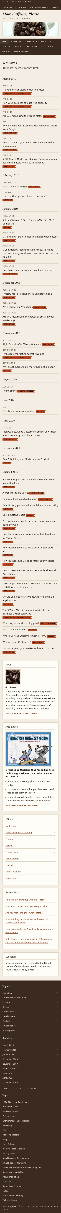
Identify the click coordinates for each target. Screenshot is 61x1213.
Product (6, 52)
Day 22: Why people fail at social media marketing (30, 505)
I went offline (10, 391)
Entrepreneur (9, 1116)
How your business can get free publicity (25, 103)
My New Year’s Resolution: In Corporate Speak (28, 294)
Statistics (7, 1182)
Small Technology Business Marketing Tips (22, 1168)
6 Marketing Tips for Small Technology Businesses (30, 236)
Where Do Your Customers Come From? (24, 636)
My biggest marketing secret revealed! (24, 354)
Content (6, 47)
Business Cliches (10, 1107)
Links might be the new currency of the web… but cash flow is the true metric (30, 585)
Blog (4, 42)
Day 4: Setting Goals (14, 515)
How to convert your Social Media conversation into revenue (29, 144)
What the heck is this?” (15, 629)
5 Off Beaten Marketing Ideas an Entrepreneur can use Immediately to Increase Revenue (30, 161)
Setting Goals (9, 1153)
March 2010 (9, 78)
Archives (7, 8)
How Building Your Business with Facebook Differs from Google (30, 127)
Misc (5, 1130)
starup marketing (11, 1177)
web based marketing (13, 1195)
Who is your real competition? (19, 411)
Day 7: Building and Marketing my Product (26, 459)
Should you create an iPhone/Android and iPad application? (28, 599)
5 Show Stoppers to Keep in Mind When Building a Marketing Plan (30, 481)
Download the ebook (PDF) (21, 806)
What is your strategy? (15, 186)
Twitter (6, 1191)
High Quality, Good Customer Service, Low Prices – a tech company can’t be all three (30, 433)
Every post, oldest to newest (19, 1088)
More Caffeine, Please (21, 14)
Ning (5, 1139)
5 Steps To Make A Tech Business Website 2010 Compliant (28, 222)
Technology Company (13, 1186)
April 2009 (9, 420)
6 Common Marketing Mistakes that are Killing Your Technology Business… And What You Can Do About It (30, 253)
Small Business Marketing (38, 42)
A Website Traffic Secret (16, 493)
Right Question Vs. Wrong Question (22, 344)
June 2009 (8, 400)
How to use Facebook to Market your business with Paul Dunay (30, 572)
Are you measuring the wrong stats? (22, 116)
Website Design (10, 1200)
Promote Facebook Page (14, 1149)
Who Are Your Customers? (17, 642)
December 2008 (11, 448)
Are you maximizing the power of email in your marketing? (28, 318)
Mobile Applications (11, 1135)
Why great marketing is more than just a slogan (29, 367)
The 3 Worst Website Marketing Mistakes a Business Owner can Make (26, 612)
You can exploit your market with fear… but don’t (29, 648)
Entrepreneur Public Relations (16, 1121)
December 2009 (11, 282)
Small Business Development (16, 1158)
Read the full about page (21, 714)
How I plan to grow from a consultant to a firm (28, 270)
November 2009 (11, 333)
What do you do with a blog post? (21, 623)
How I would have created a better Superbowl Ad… (28, 549)
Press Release (9, 1144)
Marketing (16, 42)
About (54, 8)
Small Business (22, 52)
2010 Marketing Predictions (18, 307)
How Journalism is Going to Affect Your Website (28, 561)
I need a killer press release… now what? (25, 196)
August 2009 (10, 379)
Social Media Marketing (13, 1172)
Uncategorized (25, 391)
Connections (31, 47)
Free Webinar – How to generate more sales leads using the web (30, 523)
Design (17, 47)
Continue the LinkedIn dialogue (20, 499)
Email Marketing (10, 1111)
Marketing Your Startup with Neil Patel (23, 89)
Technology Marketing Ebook (32, 8)
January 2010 (10, 209)
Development (47, 47)
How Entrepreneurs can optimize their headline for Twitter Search (29, 536)
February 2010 (11, 175)
